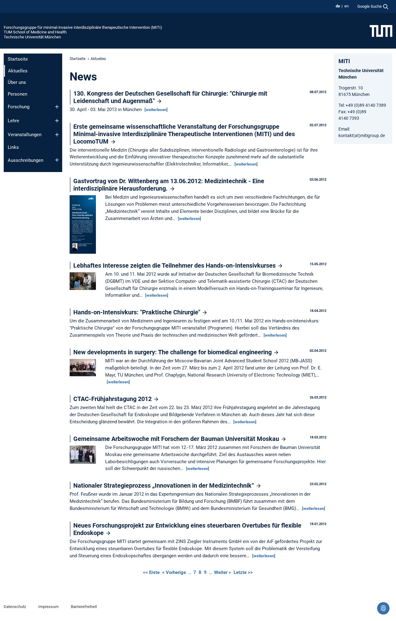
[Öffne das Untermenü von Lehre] (57, 120)
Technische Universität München (32, 37)
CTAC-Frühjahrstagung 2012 (113, 399)
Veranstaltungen (24, 134)
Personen (17, 94)
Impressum (48, 606)
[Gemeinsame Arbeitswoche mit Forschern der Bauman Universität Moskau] (84, 455)
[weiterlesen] (156, 109)
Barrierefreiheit (84, 606)
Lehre (13, 120)
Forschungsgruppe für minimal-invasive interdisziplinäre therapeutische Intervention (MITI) (83, 27)
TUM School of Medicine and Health (35, 32)
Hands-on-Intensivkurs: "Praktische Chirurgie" (137, 312)
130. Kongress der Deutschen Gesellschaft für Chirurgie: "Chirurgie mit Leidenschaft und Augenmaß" (170, 97)
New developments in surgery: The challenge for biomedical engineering (173, 352)
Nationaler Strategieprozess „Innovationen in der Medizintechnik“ (164, 485)
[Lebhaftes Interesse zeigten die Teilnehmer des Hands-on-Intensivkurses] (84, 281)
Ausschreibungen (25, 160)
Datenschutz (15, 606)
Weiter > (223, 572)
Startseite (18, 59)
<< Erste (152, 572)
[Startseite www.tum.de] (381, 30)
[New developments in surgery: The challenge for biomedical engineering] (84, 368)
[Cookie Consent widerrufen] (383, 608)
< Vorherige (174, 572)
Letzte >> (243, 572)
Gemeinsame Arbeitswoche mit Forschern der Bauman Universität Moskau (177, 438)
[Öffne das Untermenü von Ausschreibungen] (57, 160)
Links (13, 147)
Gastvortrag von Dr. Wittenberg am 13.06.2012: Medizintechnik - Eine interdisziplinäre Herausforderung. (168, 184)
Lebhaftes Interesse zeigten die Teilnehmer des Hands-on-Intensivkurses (175, 265)
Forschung (18, 107)
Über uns (17, 82)
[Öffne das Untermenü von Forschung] (57, 106)
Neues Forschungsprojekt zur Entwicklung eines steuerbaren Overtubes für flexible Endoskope (187, 529)
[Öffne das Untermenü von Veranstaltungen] (57, 134)
